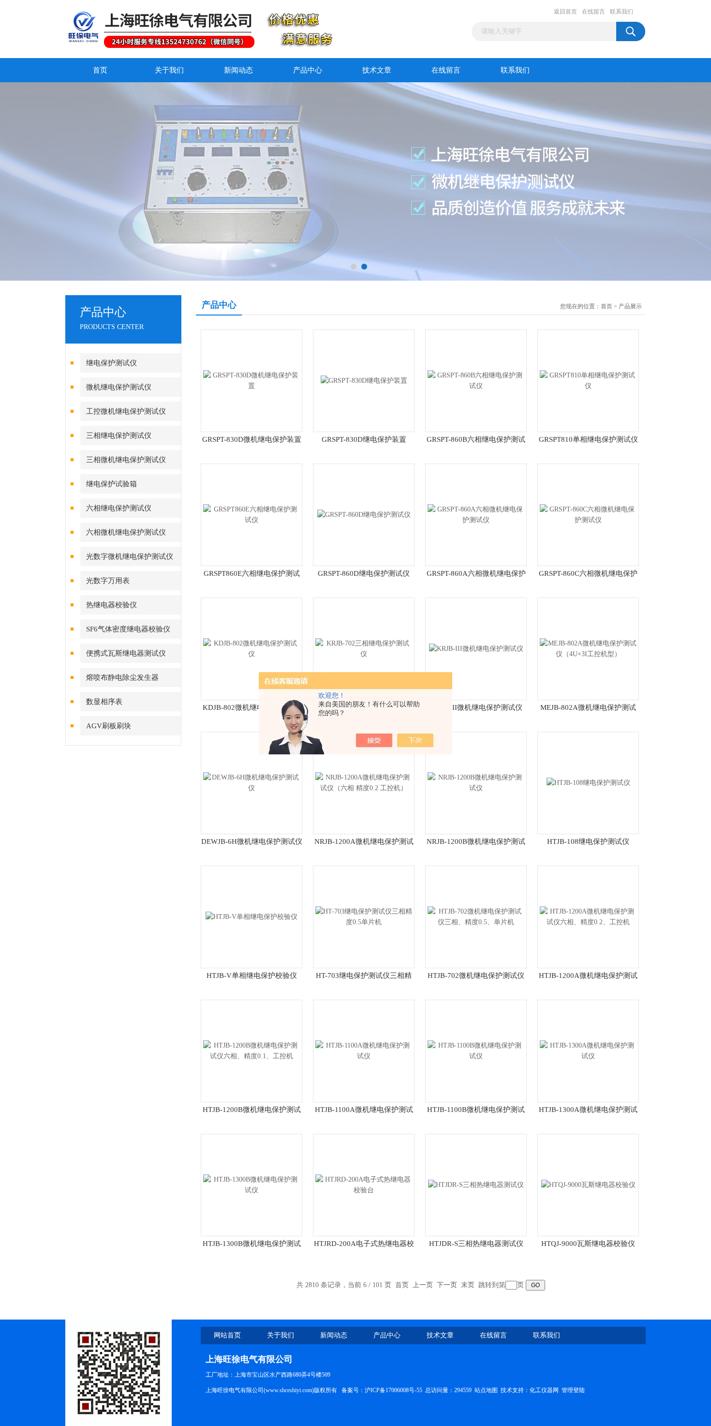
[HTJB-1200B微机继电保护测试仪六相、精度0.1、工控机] (251, 1050)
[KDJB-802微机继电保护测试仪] (251, 648)
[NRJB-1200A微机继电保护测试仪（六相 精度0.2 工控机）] (363, 782)
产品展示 (630, 306)
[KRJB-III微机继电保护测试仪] (476, 648)
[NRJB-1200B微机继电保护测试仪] (476, 782)
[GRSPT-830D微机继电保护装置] (251, 380)
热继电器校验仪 (111, 605)
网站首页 (227, 1335)
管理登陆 (573, 1390)
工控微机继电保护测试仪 (126, 411)
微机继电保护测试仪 (118, 387)
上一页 (423, 1285)
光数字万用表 (108, 581)
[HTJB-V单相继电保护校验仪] (251, 916)
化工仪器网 (544, 1390)
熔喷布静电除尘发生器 (122, 677)
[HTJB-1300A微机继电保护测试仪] (588, 1050)
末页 (467, 1285)
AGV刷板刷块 (108, 726)
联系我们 (621, 11)
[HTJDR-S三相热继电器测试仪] (476, 1184)
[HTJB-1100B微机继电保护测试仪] (476, 1050)
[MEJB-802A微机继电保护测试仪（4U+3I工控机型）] (588, 648)
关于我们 (169, 70)
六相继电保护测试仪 (118, 508)
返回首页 (565, 11)
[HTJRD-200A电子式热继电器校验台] (363, 1184)
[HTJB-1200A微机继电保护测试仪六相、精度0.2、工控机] (588, 916)
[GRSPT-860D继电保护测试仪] (364, 514)
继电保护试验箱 (111, 484)
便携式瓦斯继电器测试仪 (126, 653)
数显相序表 (104, 701)
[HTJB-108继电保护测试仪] (588, 782)
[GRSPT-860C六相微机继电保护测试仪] (588, 514)
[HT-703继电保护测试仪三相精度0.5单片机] (363, 916)
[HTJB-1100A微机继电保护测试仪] (363, 1050)
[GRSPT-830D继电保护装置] (364, 380)
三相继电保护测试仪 (118, 435)
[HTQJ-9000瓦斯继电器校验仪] (588, 1184)
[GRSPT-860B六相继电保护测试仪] (476, 380)
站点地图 (486, 1390)
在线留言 (593, 11)
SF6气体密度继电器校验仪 (128, 629)
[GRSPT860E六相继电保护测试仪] (251, 514)
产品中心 (307, 70)
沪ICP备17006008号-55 (393, 1390)
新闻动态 (238, 70)
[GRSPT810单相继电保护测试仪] (588, 380)
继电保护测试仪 (111, 363)
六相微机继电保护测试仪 (126, 532)
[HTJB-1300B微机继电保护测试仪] (251, 1184)
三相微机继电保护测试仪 (126, 460)
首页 (100, 70)
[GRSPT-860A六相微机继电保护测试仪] (476, 514)
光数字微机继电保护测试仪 (129, 556)
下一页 (447, 1285)
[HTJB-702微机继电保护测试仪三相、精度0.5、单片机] (476, 916)
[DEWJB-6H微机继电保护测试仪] (251, 782)
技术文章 (376, 70)
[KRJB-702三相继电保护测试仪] (363, 648)
